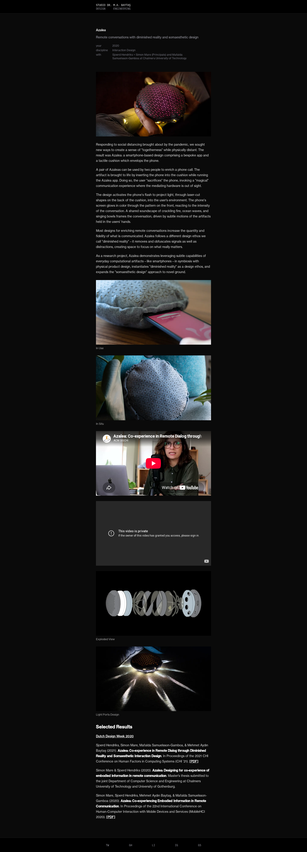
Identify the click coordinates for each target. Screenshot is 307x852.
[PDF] (193, 761)
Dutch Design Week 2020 (115, 736)
